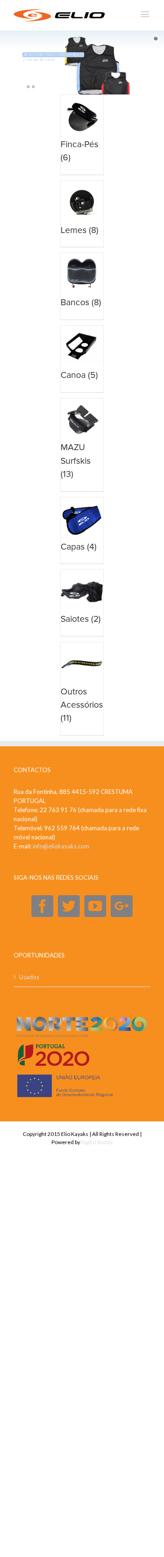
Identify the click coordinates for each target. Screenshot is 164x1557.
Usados (29, 977)
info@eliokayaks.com (61, 846)
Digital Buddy (97, 1142)
